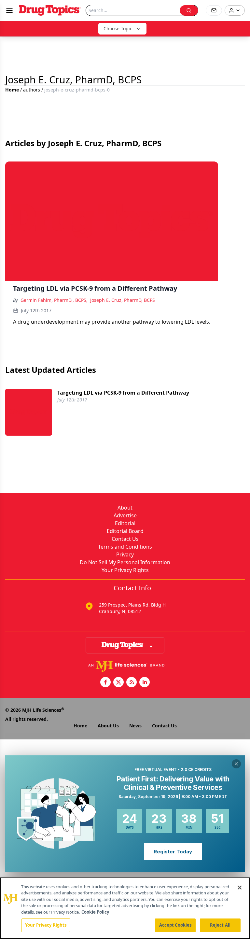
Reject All (220, 925)
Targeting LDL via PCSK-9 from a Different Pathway (123, 392)
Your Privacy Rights (125, 570)
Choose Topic (118, 28)
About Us (108, 725)
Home (12, 90)
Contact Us (125, 538)
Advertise (125, 515)
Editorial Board (125, 531)
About (125, 507)
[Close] (239, 887)
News (135, 725)
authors (31, 90)
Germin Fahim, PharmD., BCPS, (54, 300)
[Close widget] (236, 763)
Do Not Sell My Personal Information (125, 562)
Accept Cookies (175, 925)
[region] (125, 908)
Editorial (125, 523)
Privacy (125, 554)
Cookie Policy (95, 912)
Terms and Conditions (125, 546)
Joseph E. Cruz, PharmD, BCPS (122, 300)
